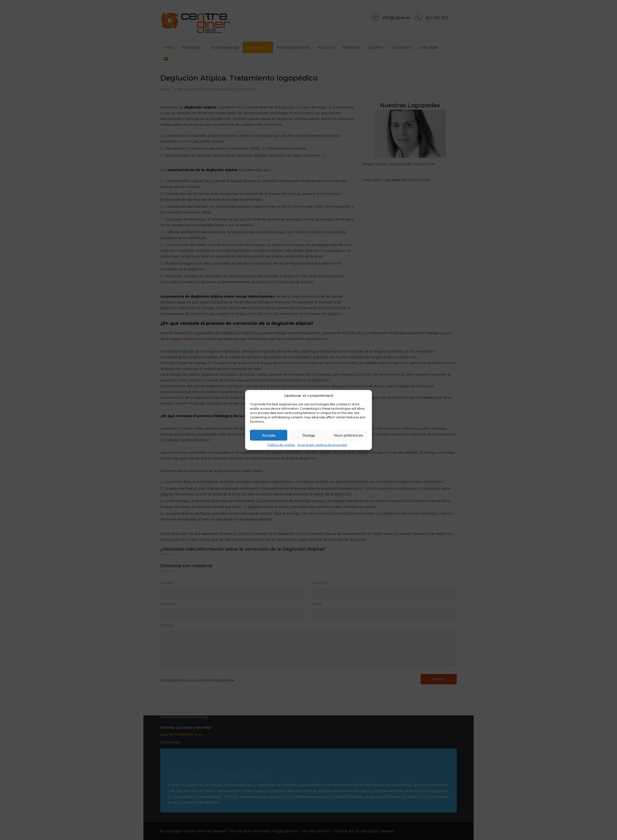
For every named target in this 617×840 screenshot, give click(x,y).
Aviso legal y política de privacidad (322, 445)
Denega (308, 435)
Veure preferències (348, 435)
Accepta (268, 435)
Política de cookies (281, 445)
